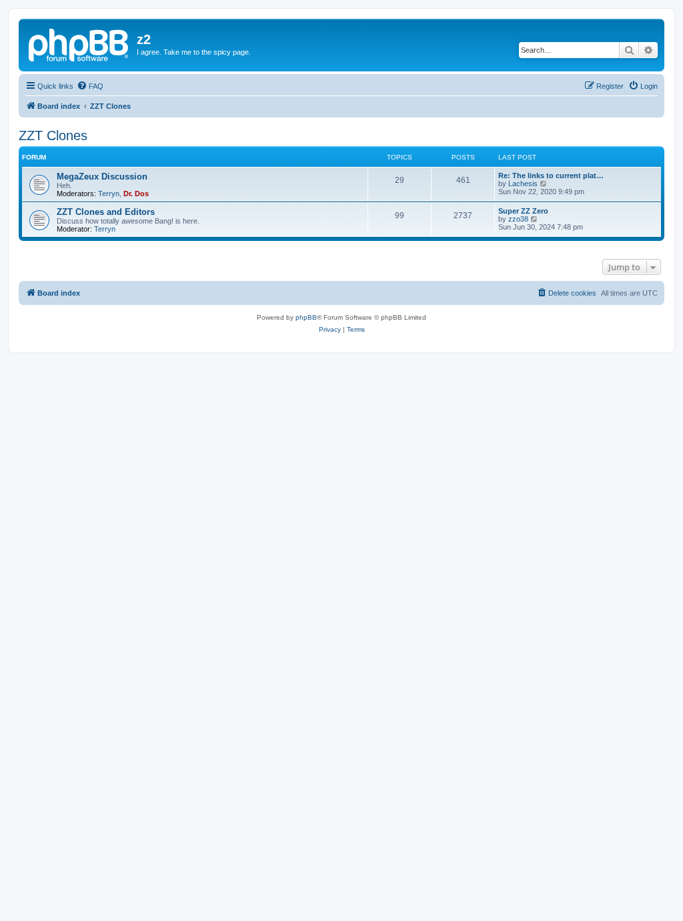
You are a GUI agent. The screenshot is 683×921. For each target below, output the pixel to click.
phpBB (306, 317)
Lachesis (523, 184)
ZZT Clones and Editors (106, 212)
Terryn (108, 194)
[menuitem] (90, 86)
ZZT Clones (53, 135)
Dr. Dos (136, 194)
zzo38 (518, 219)
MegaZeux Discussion (102, 177)
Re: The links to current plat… (551, 176)
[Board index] (79, 43)
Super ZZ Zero (523, 211)
